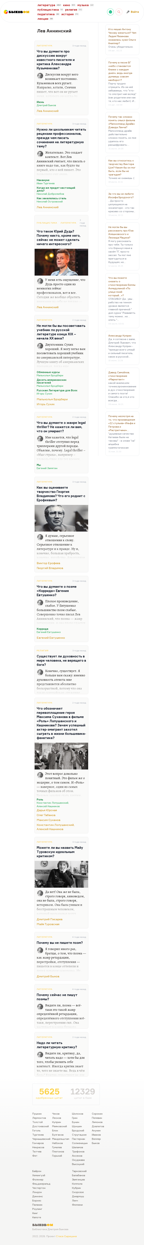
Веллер (96, 1138)
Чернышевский (41, 1138)
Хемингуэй (38, 1175)
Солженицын (80, 1143)
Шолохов (77, 1113)
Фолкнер (37, 1179)
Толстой (37, 1122)
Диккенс (37, 1196)
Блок (55, 1130)
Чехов (56, 1113)
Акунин (96, 1130)
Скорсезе (78, 1192)
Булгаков (58, 1134)
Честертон (38, 1187)
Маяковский (59, 1126)
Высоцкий (78, 1164)
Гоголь (36, 1130)
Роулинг (37, 1208)
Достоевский (40, 1126)
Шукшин (77, 1126)
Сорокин (97, 1113)
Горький (57, 1155)
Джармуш (78, 1196)
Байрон (36, 1171)
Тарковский (79, 1171)
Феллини (77, 1204)
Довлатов (98, 1126)
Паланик (37, 1204)
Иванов (96, 1134)
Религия (42, 650)
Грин (74, 1117)
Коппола (77, 1183)
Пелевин (97, 1117)
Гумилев (57, 1147)
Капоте (36, 1217)
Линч (75, 1200)
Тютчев (36, 1151)
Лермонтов (39, 1117)
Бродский (78, 1130)
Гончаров (38, 1143)
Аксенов (77, 1155)
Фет (34, 1155)
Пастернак (78, 1138)
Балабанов (78, 1175)
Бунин (75, 1122)
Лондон (37, 1192)
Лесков (56, 1117)
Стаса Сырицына (66, 1236)
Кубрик (76, 1187)
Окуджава (78, 1159)
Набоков (57, 1143)
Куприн (56, 1122)
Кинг (35, 1213)
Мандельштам (60, 1138)
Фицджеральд (41, 1183)
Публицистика (47, 222)
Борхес (36, 1200)
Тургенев (38, 1134)
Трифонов (78, 1151)
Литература (44, 45)
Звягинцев (78, 1179)
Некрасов (38, 1147)
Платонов (58, 1151)
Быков (96, 1143)
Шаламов (77, 1147)
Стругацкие (79, 1134)
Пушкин (37, 1113)
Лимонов (97, 1122)
